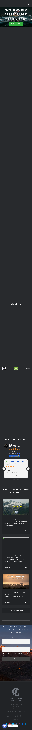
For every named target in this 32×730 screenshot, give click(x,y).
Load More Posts (16, 610)
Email (4, 646)
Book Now (16, 23)
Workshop (10, 525)
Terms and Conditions (9, 715)
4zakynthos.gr (21, 718)
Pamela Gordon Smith (17, 461)
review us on (14, 456)
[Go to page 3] (17, 479)
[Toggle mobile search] (25, 4)
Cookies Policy (25, 715)
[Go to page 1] (14, 479)
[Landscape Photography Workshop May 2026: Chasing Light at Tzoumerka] (16, 507)
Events (22, 523)
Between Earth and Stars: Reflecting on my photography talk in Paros (15, 557)
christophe (8, 523)
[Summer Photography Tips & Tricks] (16, 581)
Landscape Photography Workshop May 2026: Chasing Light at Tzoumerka (16, 519)
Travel (6, 525)
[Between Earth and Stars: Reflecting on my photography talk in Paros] (16, 544)
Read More (7, 531)
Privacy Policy (17, 715)
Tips (22, 596)
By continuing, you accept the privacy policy (15, 654)
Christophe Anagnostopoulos (15, 446)
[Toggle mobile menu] (29, 4)
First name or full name (9, 638)
